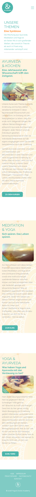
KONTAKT (18, 479)
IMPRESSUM (21, 474)
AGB (12, 474)
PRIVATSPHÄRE (11, 476)
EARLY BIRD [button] (10, 454)
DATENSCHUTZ (25, 476)
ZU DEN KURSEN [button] (12, 194)
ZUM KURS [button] (9, 328)
